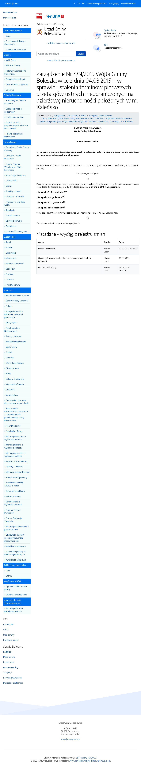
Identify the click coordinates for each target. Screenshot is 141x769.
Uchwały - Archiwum (15, 196)
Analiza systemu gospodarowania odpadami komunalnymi (16, 125)
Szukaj (81, 53)
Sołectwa (10, 90)
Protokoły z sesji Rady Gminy (14, 203)
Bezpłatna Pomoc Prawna (17, 295)
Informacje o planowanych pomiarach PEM (16, 528)
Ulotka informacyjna (14, 117)
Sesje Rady (10, 269)
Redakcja (7, 651)
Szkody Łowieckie (13, 336)
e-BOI (5, 629)
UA (74, 3)
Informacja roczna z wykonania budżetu (13, 446)
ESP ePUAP (8, 624)
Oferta (9, 575)
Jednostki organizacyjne (16, 341)
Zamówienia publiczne (15, 491)
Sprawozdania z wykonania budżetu (13, 503)
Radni (8, 242)
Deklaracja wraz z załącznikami (12, 110)
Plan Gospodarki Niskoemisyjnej (12, 329)
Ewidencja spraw (10, 640)
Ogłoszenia (11, 389)
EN (79, 3)
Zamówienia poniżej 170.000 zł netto (13, 484)
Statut (9, 186)
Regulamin (10, 210)
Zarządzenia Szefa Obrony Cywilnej (16, 148)
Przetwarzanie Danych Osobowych (15, 42)
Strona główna (11, 3)
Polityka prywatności (12, 677)
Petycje (9, 306)
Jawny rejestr (11, 322)
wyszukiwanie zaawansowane (61, 60)
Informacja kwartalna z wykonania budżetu (15, 438)
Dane (8, 36)
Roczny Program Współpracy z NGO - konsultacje (13, 167)
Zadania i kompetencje (16, 79)
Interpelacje (11, 258)
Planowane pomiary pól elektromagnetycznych (15, 553)
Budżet (9, 352)
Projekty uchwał (13, 285)
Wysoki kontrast (128, 3)
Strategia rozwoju (14, 220)
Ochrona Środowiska (15, 379)
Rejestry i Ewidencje (15, 466)
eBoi (106, 44)
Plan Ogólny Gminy (14, 431)
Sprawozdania (12, 395)
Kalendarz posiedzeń (15, 263)
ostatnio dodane (55, 43)
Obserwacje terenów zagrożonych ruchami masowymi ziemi (14, 537)
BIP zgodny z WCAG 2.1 (87, 757)
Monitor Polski (9, 17)
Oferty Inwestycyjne (15, 363)
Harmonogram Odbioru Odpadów (15, 102)
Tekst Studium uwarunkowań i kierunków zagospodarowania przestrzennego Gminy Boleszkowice (16, 414)
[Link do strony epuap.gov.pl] (55, 16)
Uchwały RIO (11, 180)
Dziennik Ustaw (10, 12)
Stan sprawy (8, 635)
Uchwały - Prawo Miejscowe (12, 157)
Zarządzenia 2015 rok (76, 115)
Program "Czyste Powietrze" (12, 511)
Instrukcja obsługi (13, 496)
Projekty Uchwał (13, 191)
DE (83, 3)
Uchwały (10, 279)
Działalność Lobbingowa (16, 231)
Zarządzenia (11, 226)
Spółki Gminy (11, 347)
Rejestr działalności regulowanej (13, 135)
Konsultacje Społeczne (16, 175)
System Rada (110, 30)
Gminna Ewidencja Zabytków (13, 519)
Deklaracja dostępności (13, 683)
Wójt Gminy (11, 60)
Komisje (9, 247)
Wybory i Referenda (15, 384)
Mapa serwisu (9, 657)
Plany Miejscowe (13, 426)
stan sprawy (70, 43)
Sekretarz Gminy (13, 65)
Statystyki (7, 672)
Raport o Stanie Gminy (16, 49)
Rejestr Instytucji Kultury (17, 461)
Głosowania (11, 253)
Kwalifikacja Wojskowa (16, 559)
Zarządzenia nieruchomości (100, 115)
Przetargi (10, 357)
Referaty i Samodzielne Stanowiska (15, 72)
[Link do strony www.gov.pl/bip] (40, 16)
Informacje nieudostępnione (18, 472)
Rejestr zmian (9, 662)
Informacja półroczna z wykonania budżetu (15, 454)
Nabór (8, 373)
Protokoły (10, 274)
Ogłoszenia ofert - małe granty (15, 588)
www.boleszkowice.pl (70, 739)
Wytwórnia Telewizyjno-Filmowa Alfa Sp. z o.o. (90, 760)
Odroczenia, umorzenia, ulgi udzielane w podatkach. (16, 402)
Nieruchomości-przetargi (16, 477)
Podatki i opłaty (13, 215)
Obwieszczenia (12, 368)
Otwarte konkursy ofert (16, 594)
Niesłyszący (114, 3)
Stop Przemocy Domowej (17, 300)
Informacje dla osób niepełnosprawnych (13, 610)
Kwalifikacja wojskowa (16, 546)
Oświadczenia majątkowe (17, 84)
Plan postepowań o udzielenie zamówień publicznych (13, 314)
